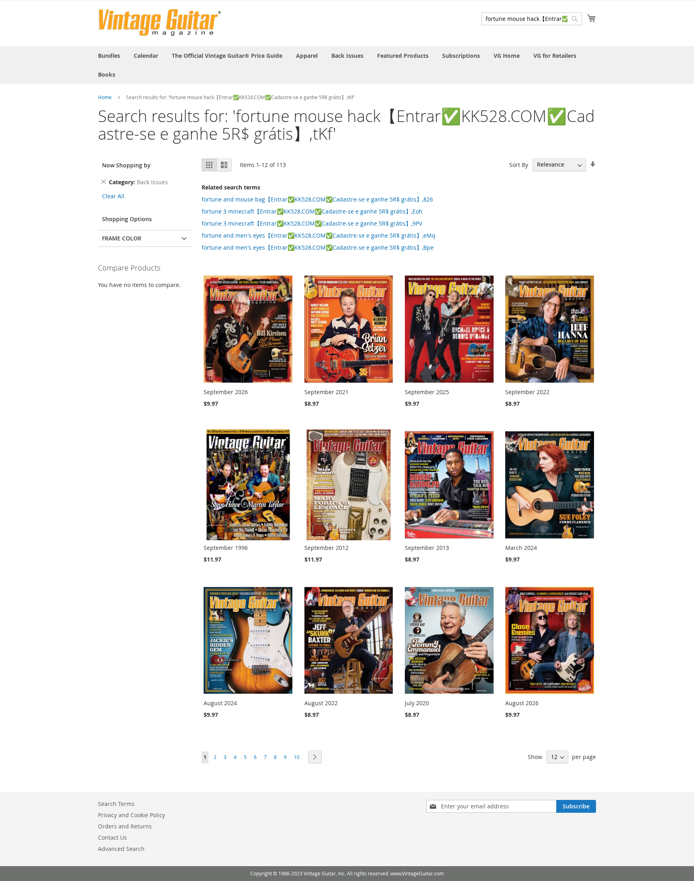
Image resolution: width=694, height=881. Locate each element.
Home (105, 97)
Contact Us (112, 837)
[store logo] (159, 22)
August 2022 (321, 703)
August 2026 (522, 703)
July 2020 (417, 703)
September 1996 (226, 547)
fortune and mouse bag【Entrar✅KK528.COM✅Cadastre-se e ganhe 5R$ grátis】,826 (317, 199)
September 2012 (326, 547)
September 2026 (226, 392)
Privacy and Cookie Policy (131, 815)
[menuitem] (109, 55)
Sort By (518, 164)
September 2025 (427, 392)
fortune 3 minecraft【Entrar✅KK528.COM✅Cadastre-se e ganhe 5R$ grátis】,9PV (312, 223)
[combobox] (532, 18)
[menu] (347, 65)
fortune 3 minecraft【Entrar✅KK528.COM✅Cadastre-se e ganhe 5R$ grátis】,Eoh (312, 211)
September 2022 (527, 392)
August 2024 (220, 703)
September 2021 (326, 392)
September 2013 (427, 547)
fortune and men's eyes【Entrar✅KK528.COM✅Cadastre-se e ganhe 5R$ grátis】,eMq (318, 235)
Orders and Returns (125, 826)
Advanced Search (121, 849)
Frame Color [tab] (121, 238)
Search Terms (116, 804)
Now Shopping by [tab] (126, 165)
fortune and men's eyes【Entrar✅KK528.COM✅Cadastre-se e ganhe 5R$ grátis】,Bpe (318, 247)
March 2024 (521, 547)
